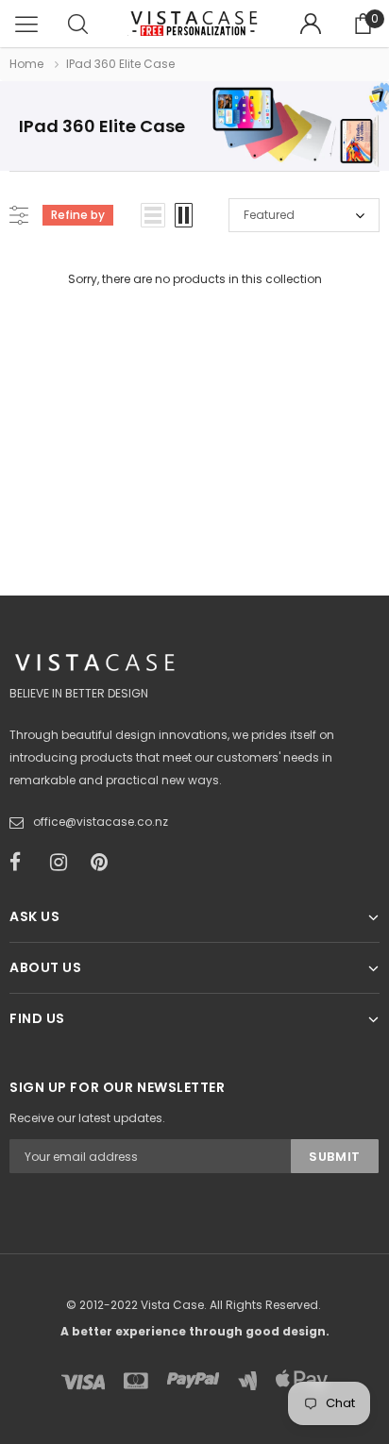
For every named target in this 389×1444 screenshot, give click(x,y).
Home (26, 64)
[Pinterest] (105, 862)
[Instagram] (64, 862)
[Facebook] (23, 862)
